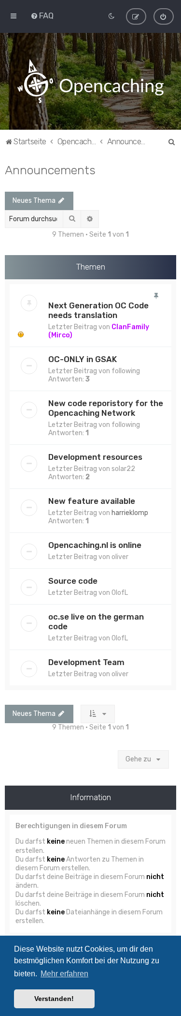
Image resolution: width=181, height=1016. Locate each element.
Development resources (95, 457)
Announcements (50, 170)
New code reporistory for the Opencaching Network (105, 408)
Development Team (86, 662)
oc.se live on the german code (96, 621)
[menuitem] (42, 15)
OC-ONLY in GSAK (82, 359)
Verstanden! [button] (54, 998)
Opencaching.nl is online (94, 545)
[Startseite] (90, 81)
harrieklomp (129, 513)
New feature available (91, 501)
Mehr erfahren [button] (64, 974)
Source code (72, 581)
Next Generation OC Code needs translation (98, 310)
